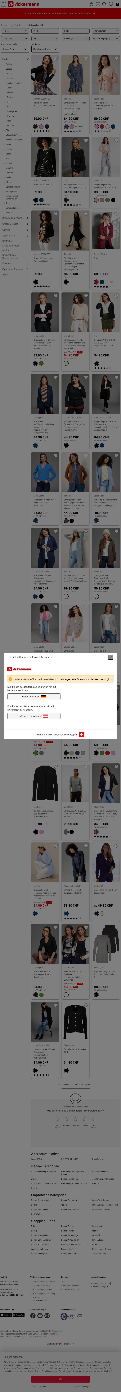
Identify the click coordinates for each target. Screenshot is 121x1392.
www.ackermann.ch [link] (58, 735)
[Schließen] (110, 657)
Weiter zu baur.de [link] (30, 696)
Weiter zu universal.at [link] (31, 716)
